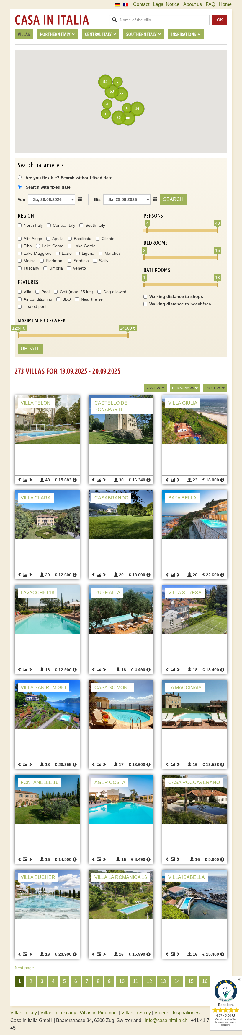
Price (210, 388)
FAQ (210, 4)
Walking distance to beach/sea (180, 303)
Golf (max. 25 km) (76, 291)
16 (204, 981)
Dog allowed (114, 291)
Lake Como (52, 246)
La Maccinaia (185, 687)
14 (177, 981)
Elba (28, 246)
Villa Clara (36, 497)
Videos (161, 1012)
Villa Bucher (38, 877)
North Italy (33, 225)
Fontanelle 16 (39, 782)
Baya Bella (182, 497)
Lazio (67, 253)
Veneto (79, 268)
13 (163, 981)
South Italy (95, 225)
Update (30, 348)
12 (149, 981)
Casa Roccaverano (194, 782)
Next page (24, 967)
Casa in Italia (52, 20)
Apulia (58, 238)
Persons (180, 388)
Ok (220, 19)
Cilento (108, 238)
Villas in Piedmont (99, 1012)
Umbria (56, 268)
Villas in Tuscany (58, 1012)
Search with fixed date (48, 187)
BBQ (66, 299)
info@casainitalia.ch (166, 1020)
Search (173, 199)
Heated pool (35, 306)
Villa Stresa (185, 592)
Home (225, 4)
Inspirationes (186, 1012)
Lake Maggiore (38, 253)
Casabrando (111, 497)
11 (135, 981)
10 (122, 981)
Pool (45, 291)
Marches (112, 253)
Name (151, 388)
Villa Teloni (36, 402)
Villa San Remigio (43, 687)
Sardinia (81, 260)
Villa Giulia (182, 402)
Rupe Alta (107, 592)
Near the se (92, 299)
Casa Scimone (112, 687)
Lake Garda (84, 246)
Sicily (103, 260)
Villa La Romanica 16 (120, 877)
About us (192, 4)
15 (191, 981)
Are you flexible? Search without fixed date (68, 177)
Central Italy (64, 225)
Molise (30, 260)
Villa (27, 291)
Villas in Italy (23, 1012)
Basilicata (82, 238)
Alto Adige (33, 238)
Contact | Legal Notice (156, 4)
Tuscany (31, 268)
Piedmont (54, 260)
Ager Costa (109, 782)
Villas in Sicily (136, 1012)
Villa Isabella (186, 877)
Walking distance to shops (176, 296)
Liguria (88, 253)
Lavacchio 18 (37, 592)
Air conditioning (38, 299)
